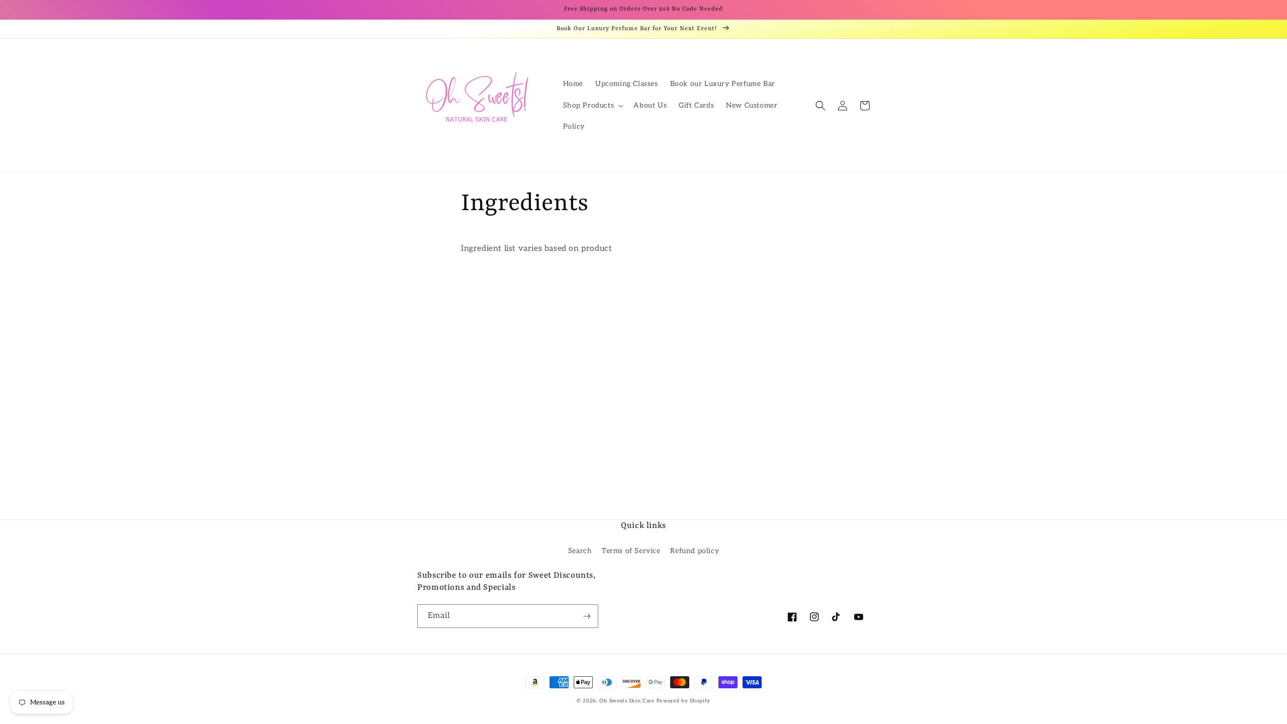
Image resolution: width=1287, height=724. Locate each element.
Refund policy (694, 551)
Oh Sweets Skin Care (626, 701)
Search (580, 551)
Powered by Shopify (684, 701)
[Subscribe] (587, 616)
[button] (592, 105)
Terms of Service (631, 551)
